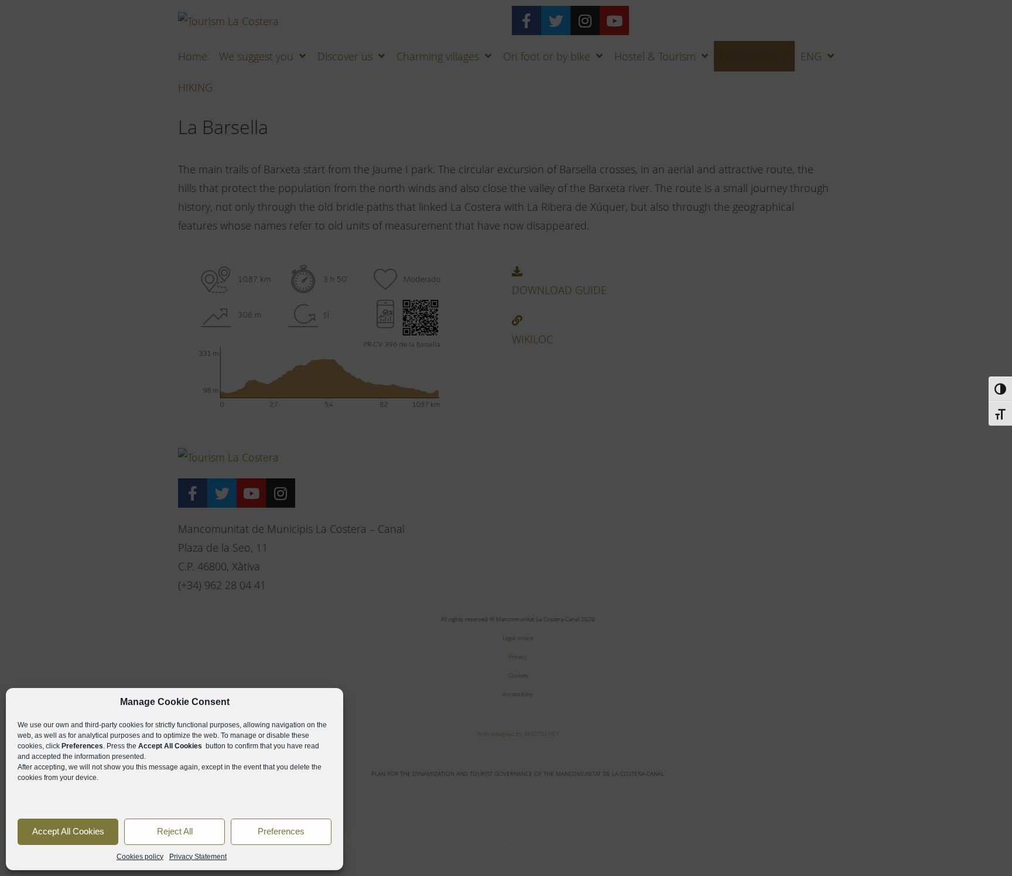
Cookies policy (140, 857)
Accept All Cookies (68, 831)
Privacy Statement (198, 857)
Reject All (175, 831)
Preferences (281, 831)
